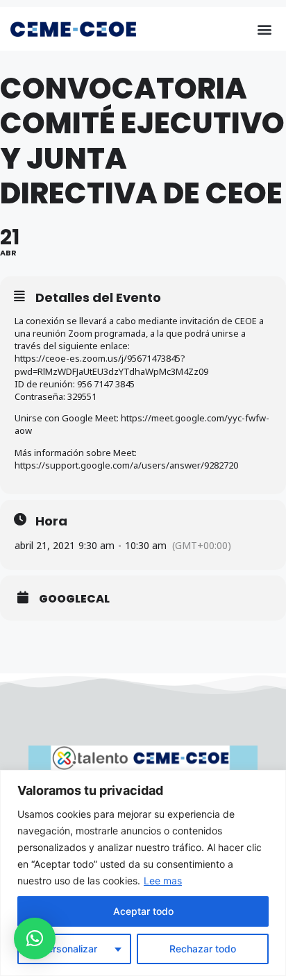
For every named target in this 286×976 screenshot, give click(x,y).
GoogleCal (74, 599)
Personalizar (69, 948)
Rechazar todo (202, 948)
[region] (143, 873)
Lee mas (163, 880)
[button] (264, 28)
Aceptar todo (143, 911)
